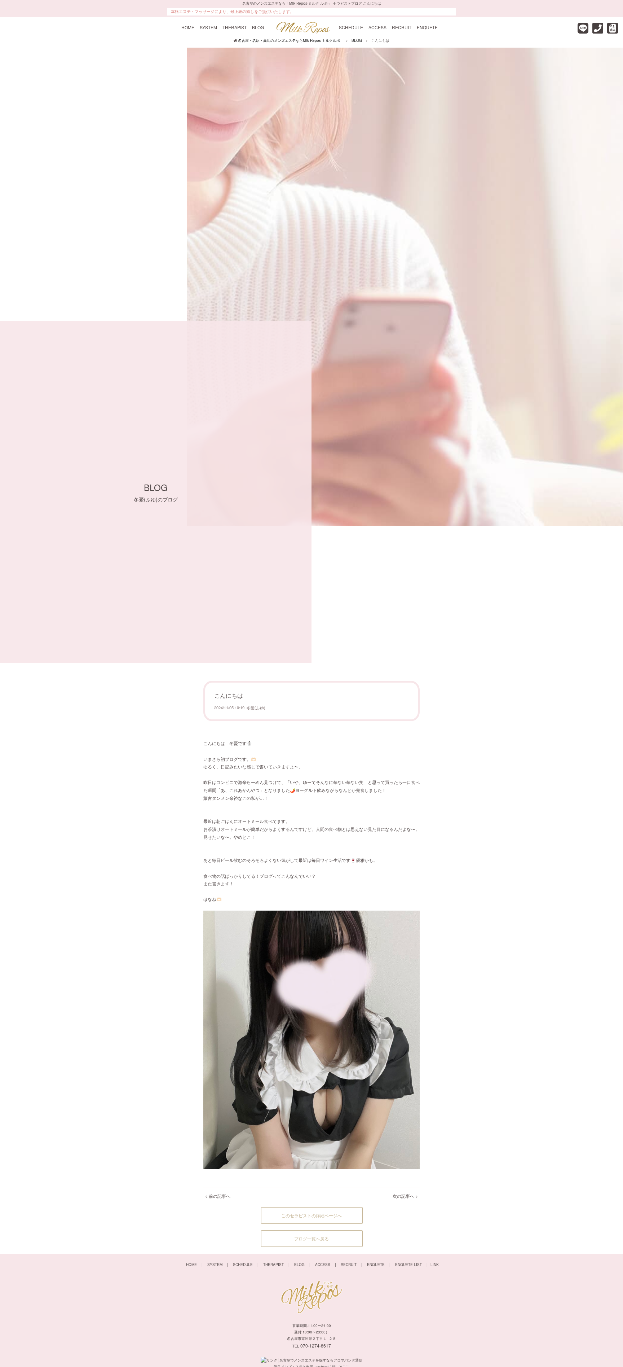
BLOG (258, 27)
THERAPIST (234, 27)
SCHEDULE (351, 27)
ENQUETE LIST (408, 1264)
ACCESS (377, 27)
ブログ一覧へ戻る (311, 1238)
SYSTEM (208, 27)
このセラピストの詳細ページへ (311, 1215)
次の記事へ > (405, 1196)
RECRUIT (401, 27)
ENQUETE (427, 27)
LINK (434, 1264)
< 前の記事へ (217, 1196)
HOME (187, 27)
